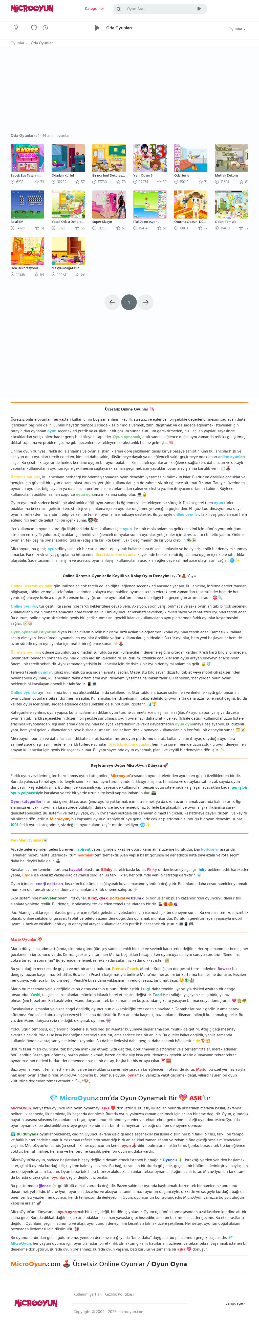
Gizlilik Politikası (119, 1295)
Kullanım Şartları (87, 1295)
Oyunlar (236, 29)
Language (235, 1304)
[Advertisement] (129, 90)
